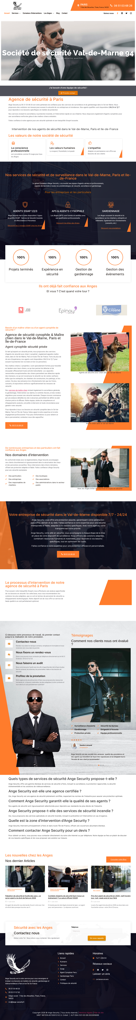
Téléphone (74, 927)
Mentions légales (86, 1013)
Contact (64, 13)
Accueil (7, 13)
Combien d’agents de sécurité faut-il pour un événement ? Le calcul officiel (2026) (66, 897)
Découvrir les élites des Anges (67, 223)
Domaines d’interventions (32, 13)
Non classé (96, 890)
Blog (58, 13)
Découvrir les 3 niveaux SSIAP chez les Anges (25, 225)
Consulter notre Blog (118, 859)
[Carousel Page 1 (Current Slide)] (98, 765)
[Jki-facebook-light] (117, 13)
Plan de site (98, 1013)
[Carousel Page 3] (103, 765)
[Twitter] (126, 13)
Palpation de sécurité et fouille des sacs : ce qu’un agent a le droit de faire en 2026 (23, 897)
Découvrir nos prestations (111, 228)
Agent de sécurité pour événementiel (57, 889)
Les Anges (48, 13)
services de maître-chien (18, 390)
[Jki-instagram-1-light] (131, 13)
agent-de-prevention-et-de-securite (14, 889)
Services (15, 13)
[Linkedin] (122, 13)
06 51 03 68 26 (17, 425)
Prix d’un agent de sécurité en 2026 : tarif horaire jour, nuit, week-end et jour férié (110, 897)
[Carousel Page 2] (100, 765)
